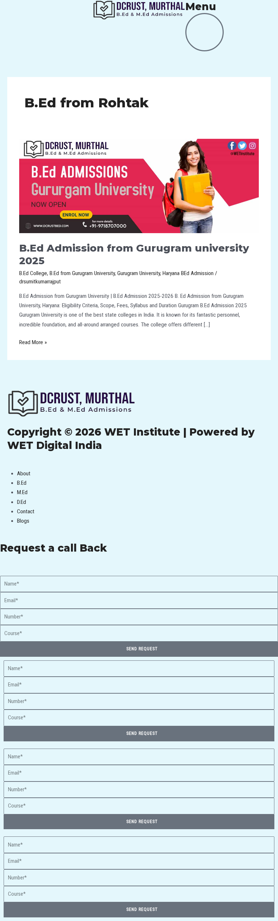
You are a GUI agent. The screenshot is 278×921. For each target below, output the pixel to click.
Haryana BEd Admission (188, 273)
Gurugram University (138, 273)
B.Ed (21, 483)
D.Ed (21, 502)
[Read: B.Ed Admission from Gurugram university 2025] (139, 186)
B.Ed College (33, 273)
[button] (139, 463)
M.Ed (22, 492)
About (23, 473)
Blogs (23, 521)
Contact (25, 511)
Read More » (33, 342)
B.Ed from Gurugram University (82, 273)
